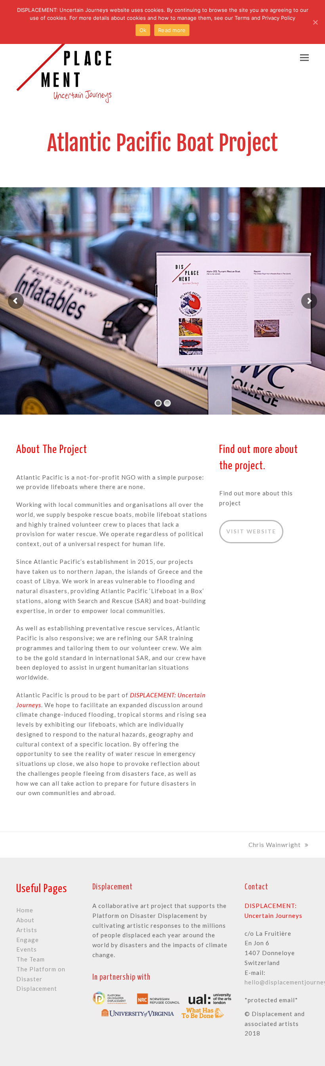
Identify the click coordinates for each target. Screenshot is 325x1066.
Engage (27, 939)
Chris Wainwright (275, 844)
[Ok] (315, 22)
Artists (26, 929)
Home (24, 910)
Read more (171, 30)
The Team (30, 959)
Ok (143, 30)
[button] (304, 57)
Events (26, 949)
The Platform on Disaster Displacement (40, 978)
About (25, 919)
